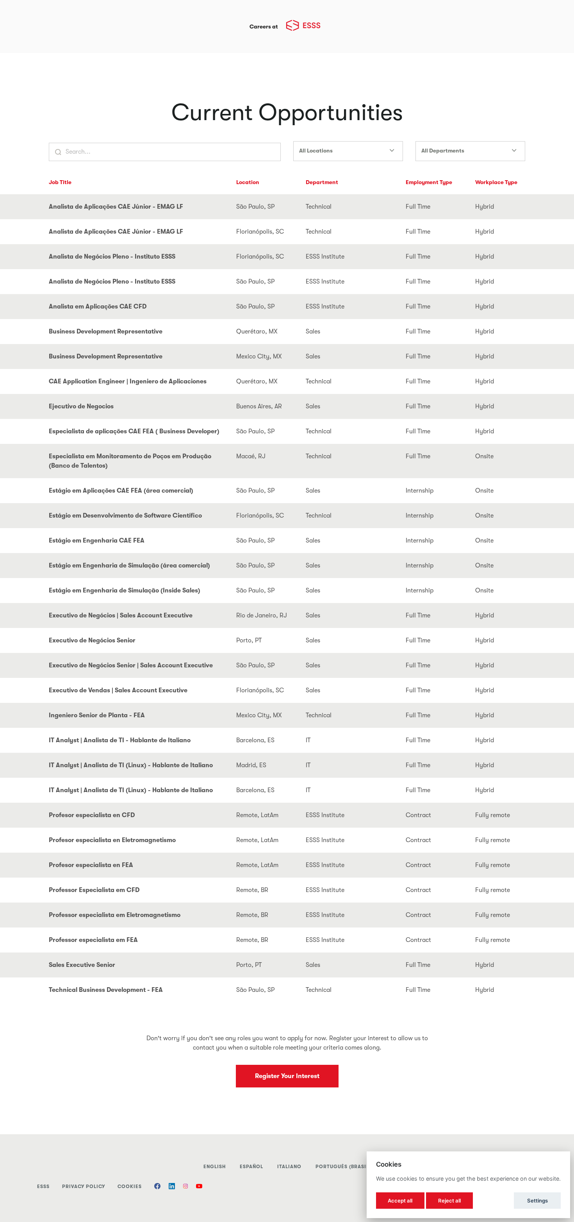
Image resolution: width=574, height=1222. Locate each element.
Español (251, 1166)
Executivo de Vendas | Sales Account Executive (118, 690)
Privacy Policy (83, 1186)
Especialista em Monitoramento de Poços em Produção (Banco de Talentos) (130, 461)
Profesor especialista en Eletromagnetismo (112, 840)
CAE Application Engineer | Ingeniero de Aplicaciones (128, 381)
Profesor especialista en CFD (92, 815)
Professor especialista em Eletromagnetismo (114, 915)
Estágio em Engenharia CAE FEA (96, 540)
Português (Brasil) (343, 1166)
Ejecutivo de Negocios (81, 406)
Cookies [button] (130, 1186)
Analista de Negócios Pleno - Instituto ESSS (112, 256)
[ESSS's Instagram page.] (185, 1187)
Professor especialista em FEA (93, 940)
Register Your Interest (287, 1076)
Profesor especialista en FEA (91, 865)
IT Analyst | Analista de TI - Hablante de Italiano (120, 740)
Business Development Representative (105, 331)
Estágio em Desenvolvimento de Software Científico (125, 515)
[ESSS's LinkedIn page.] (172, 1187)
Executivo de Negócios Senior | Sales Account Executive (131, 665)
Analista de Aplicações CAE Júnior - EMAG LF (116, 206)
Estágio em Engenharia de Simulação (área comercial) (129, 565)
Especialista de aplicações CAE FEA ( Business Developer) (134, 431)
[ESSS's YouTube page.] (199, 1187)
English (214, 1166)
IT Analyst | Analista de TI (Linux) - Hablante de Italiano (131, 765)
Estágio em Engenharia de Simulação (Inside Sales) (124, 590)
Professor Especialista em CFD (94, 890)
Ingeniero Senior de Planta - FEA (97, 715)
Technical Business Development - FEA (106, 989)
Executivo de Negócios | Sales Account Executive (121, 615)
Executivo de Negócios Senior (92, 640)
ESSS (43, 1186)
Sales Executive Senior (82, 964)
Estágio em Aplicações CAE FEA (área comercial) (121, 490)
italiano (289, 1166)
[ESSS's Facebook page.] (157, 1187)
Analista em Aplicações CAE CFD (97, 306)
